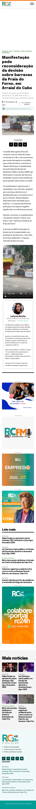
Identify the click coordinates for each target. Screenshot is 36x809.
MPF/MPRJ (6, 53)
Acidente (5, 567)
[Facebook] (11, 144)
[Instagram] (8, 758)
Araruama (5, 536)
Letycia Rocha (18, 316)
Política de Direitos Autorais (13, 752)
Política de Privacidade (11, 747)
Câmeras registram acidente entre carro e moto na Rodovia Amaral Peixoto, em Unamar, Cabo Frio (17, 571)
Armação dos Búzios (8, 558)
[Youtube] (22, 758)
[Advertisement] (18, 27)
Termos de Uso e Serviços (12, 749)
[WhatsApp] (25, 144)
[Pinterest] (20, 144)
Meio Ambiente (26, 51)
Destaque (17, 51)
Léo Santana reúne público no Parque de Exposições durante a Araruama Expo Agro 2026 (18, 551)
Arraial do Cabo (7, 51)
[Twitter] (16, 144)
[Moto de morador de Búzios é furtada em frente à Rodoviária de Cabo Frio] (10, 699)
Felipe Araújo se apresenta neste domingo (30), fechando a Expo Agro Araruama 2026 (17, 540)
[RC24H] (7, 4)
